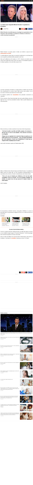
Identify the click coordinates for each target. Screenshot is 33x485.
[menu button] (31, 0)
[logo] (2, 0)
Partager (31, 28)
